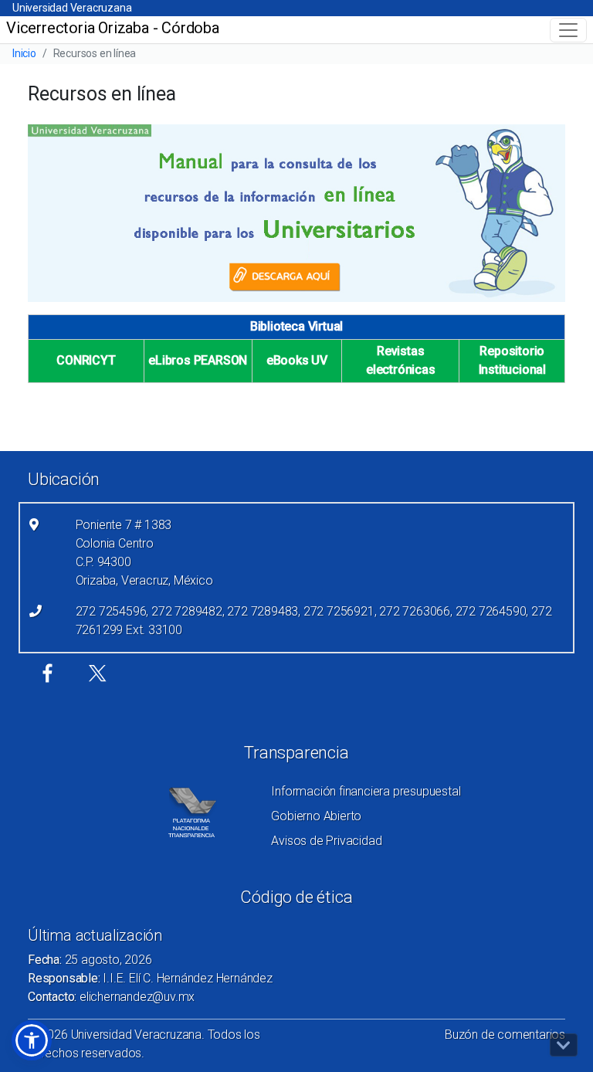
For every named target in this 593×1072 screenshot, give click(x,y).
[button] (31, 1040)
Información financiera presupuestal (365, 791)
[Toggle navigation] (568, 30)
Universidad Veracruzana (71, 8)
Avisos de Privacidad (326, 840)
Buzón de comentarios (505, 1034)
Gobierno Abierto (316, 816)
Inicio (24, 53)
